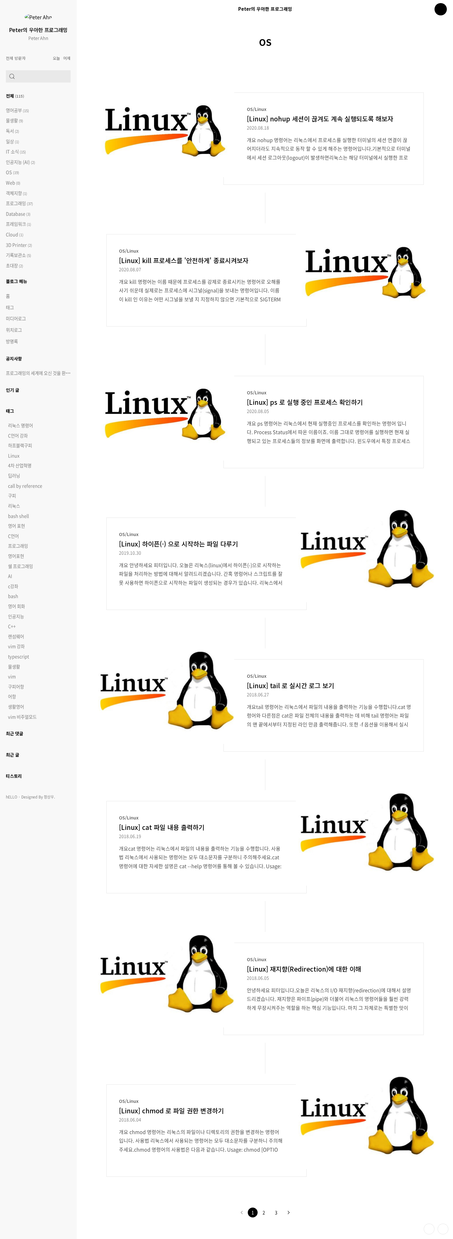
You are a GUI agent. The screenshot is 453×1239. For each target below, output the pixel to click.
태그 (10, 307)
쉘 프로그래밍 (20, 566)
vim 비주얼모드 (22, 716)
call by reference (25, 485)
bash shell (18, 516)
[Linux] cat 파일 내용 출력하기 (161, 827)
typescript (18, 656)
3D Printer (19, 245)
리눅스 (14, 505)
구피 (12, 495)
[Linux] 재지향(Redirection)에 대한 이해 (304, 968)
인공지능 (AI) (20, 162)
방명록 (12, 341)
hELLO (11, 797)
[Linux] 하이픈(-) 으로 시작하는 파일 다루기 (178, 543)
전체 (15, 95)
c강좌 (13, 586)
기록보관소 (18, 255)
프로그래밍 (19, 203)
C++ (12, 626)
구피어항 (16, 686)
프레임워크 (18, 224)
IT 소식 (16, 151)
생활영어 (16, 706)
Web (13, 183)
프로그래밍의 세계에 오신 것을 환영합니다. (44, 373)
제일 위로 (443, 1229)
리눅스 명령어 (20, 425)
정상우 (49, 797)
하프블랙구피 (20, 445)
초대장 (14, 265)
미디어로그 (16, 318)
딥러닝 (14, 475)
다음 (288, 1212)
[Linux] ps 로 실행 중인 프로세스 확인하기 (305, 402)
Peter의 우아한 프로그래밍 (38, 30)
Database (18, 214)
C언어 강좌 (18, 435)
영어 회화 (16, 606)
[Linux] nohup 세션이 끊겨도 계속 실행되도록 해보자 (320, 118)
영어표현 (16, 556)
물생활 (14, 120)
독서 (12, 131)
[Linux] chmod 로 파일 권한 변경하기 (171, 1110)
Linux (13, 455)
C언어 (13, 536)
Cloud (14, 234)
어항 (12, 696)
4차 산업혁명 (19, 465)
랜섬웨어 (16, 636)
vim (12, 676)
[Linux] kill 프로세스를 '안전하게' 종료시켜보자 (183, 260)
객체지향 (16, 193)
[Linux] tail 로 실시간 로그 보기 (290, 685)
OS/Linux (257, 109)
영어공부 (17, 110)
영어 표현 (16, 525)
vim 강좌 (16, 646)
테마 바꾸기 (429, 1229)
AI (10, 576)
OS (12, 172)
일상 (12, 141)
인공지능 (16, 616)
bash (13, 596)
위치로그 (14, 330)
